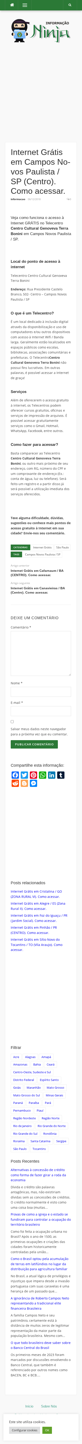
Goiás (17, 1087)
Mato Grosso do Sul (26, 1095)
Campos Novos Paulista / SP (42, 554)
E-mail (17, 702)
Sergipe (61, 1141)
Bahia (37, 1064)
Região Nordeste (24, 1118)
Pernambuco (22, 1110)
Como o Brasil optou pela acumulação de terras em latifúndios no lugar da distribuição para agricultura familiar (39, 1264)
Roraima (19, 1141)
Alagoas (30, 1057)
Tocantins (39, 1149)
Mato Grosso (55, 1087)
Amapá (46, 1057)
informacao (18, 199)
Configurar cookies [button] (24, 1430)
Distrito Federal (23, 1080)
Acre (16, 1057)
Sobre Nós (49, 1406)
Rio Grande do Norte (52, 1126)
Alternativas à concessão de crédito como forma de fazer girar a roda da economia (38, 1175)
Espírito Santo (49, 1080)
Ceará (50, 1064)
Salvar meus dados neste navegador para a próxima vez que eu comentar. (39, 731)
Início (29, 1406)
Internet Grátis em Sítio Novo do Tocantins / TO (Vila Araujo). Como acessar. (36, 944)
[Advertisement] (41, 93)
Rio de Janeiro (22, 1126)
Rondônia (49, 1134)
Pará (48, 1103)
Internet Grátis (42, 547)
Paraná (18, 1103)
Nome (17, 683)
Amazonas (20, 1064)
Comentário (21, 627)
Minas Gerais (54, 1095)
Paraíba (34, 1103)
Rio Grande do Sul (25, 1134)
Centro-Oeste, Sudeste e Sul (32, 1072)
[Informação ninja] (41, 30)
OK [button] (47, 1430)
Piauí (40, 1110)
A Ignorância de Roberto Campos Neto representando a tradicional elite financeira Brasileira (40, 1303)
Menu (22, 5)
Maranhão (34, 1087)
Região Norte (50, 1118)
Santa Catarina (40, 1141)
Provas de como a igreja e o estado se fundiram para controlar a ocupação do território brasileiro (41, 1219)
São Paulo (62, 547)
